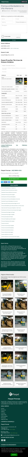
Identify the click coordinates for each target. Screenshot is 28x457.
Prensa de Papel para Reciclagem (8, 221)
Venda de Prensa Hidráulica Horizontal (8, 192)
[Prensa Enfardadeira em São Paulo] (21, 340)
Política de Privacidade (17, 451)
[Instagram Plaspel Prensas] (4, 440)
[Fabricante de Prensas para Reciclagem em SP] (7, 322)
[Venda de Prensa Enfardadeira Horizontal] (7, 340)
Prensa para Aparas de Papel (7, 216)
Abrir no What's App (15, 48)
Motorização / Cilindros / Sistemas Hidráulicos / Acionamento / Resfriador (14, 69)
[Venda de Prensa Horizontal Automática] (7, 375)
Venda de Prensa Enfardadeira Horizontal (9, 201)
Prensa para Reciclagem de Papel (8, 212)
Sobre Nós (3, 414)
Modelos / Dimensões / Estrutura (8, 65)
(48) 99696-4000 (14, 179)
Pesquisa (3, 417)
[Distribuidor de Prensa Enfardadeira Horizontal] (7, 357)
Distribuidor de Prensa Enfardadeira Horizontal (10, 199)
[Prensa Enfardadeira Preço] (21, 357)
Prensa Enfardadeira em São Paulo (21, 348)
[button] (24, 2)
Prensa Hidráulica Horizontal (7, 234)
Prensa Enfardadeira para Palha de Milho (7, 294)
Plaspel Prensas (5, 1)
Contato (3, 413)
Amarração (4, 71)
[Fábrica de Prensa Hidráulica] (21, 304)
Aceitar (14, 454)
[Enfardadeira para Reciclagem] (21, 286)
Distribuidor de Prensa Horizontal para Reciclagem (11, 210)
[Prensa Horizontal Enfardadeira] (21, 322)
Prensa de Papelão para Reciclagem (8, 218)
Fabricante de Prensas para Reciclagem (7, 312)
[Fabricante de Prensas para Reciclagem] (7, 304)
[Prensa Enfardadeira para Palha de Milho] (7, 286)
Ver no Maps (12, 429)
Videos (2, 411)
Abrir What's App (14, 432)
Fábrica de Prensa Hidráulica (21, 312)
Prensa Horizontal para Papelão (7, 225)
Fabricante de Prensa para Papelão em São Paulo (11, 207)
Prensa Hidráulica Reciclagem (7, 232)
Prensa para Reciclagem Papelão (7, 214)
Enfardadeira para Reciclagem (21, 294)
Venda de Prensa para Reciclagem (8, 194)
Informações (14, 10)
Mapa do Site (4, 419)
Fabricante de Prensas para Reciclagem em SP (10, 203)
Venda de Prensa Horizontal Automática (9, 190)
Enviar (14, 40)
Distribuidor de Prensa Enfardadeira (8, 196)
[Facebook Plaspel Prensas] (2, 440)
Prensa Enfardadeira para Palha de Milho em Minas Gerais (12, 205)
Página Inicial (6, 10)
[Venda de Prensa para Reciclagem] (21, 375)
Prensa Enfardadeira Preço (21, 366)
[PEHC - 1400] (19, 81)
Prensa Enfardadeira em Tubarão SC (8, 187)
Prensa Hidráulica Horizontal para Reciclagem (10, 236)
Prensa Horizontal (5, 223)
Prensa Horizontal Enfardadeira (7, 227)
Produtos (3, 410)
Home (2, 408)
